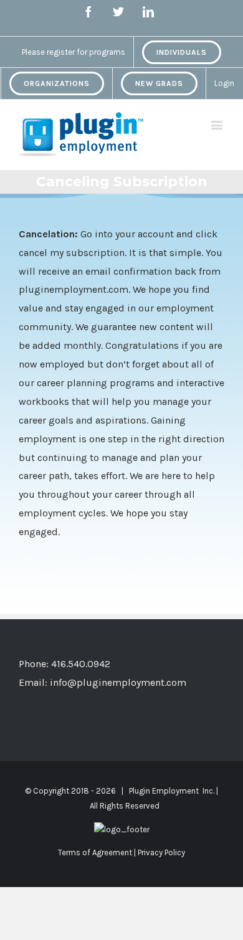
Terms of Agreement (95, 852)
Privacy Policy (161, 852)
